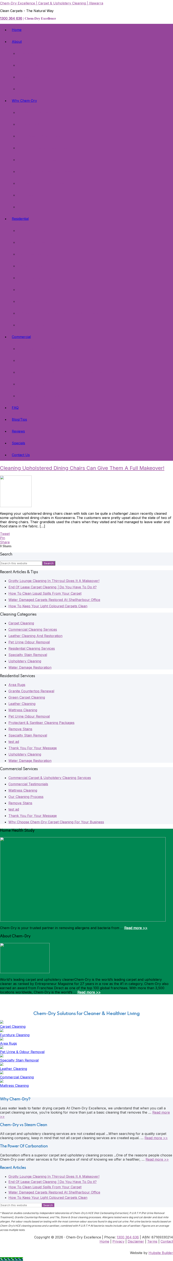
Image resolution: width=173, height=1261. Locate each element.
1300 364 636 (11, 18)
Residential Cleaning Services (31, 648)
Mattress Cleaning (22, 710)
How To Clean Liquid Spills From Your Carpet (44, 593)
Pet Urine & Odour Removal (22, 1052)
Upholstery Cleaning (24, 661)
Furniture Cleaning (15, 1035)
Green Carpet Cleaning (26, 697)
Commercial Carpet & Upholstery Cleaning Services (49, 778)
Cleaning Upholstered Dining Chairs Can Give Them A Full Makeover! (82, 468)
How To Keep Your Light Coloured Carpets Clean (47, 606)
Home (104, 1241)
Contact (167, 1241)
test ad (13, 742)
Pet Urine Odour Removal (29, 642)
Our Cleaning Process (25, 797)
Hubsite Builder (161, 1253)
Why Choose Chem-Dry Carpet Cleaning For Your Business (56, 822)
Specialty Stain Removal (27, 655)
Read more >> (135, 928)
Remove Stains (20, 729)
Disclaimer (136, 1241)
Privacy (118, 1241)
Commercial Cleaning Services (32, 629)
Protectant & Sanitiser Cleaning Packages (41, 723)
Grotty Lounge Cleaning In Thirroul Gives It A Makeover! (53, 581)
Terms (152, 1241)
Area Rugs (16, 685)
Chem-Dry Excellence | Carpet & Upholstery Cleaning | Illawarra (51, 3)
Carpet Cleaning (21, 623)
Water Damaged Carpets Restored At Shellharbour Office (54, 600)
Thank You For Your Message (32, 748)
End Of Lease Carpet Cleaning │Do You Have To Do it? (52, 587)
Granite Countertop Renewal (31, 691)
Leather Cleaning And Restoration (35, 636)
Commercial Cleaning (17, 1077)
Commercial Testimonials (28, 784)
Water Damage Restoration (29, 667)
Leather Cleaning (21, 704)
